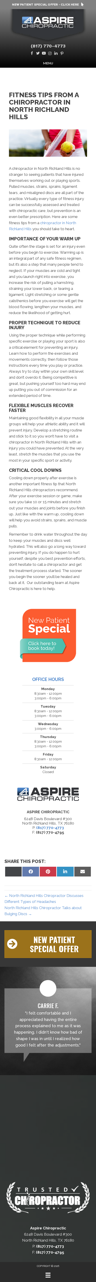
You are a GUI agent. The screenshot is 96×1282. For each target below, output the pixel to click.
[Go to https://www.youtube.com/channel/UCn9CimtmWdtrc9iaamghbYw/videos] (44, 54)
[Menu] (48, 1275)
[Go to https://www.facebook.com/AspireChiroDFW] (32, 54)
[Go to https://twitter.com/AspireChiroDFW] (38, 54)
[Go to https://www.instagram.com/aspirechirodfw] (50, 54)
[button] (48, 944)
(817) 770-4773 (48, 46)
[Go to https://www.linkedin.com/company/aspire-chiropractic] (56, 54)
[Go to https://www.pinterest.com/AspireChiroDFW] (62, 54)
